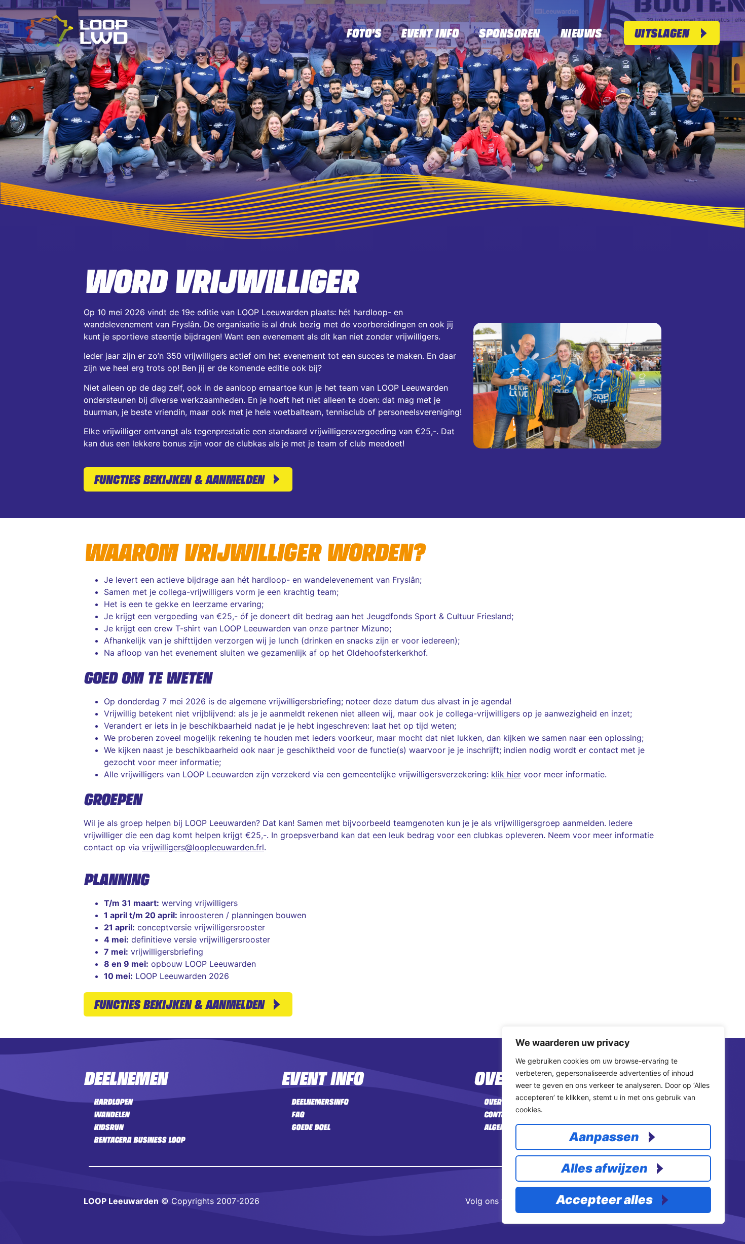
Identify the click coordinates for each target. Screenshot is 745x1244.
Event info (429, 33)
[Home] (76, 44)
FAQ (297, 1114)
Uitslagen (661, 33)
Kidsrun (108, 1127)
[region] (613, 1125)
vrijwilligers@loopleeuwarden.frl (203, 847)
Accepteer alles (604, 1199)
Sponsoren (509, 33)
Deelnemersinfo (319, 1102)
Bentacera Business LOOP (139, 1140)
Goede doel (310, 1127)
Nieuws (581, 33)
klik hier (506, 774)
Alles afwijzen (604, 1168)
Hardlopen (113, 1102)
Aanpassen (604, 1136)
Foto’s (363, 33)
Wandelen (111, 1114)
